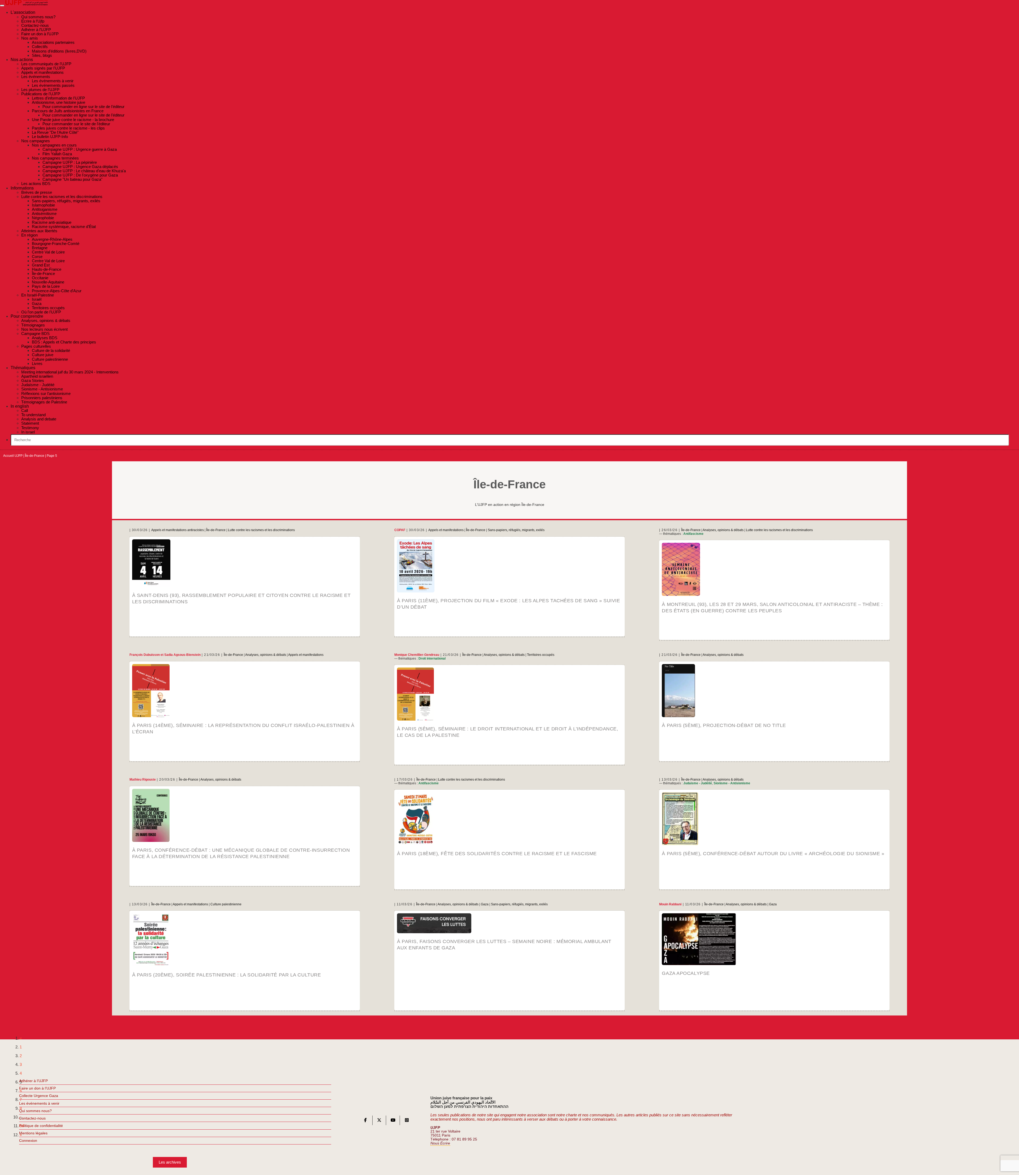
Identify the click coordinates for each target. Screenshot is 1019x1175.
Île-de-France (34, 456)
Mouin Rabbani (670, 904)
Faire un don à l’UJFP (37, 1088)
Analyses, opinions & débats (723, 530)
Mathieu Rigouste (142, 779)
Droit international (432, 658)
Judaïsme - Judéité (697, 783)
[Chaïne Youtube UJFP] (393, 1121)
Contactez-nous (32, 1118)
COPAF (399, 530)
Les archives (170, 1162)
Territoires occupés (540, 654)
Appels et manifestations (446, 530)
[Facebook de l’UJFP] (365, 1121)
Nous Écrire (440, 1143)
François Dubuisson (144, 654)
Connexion (28, 1140)
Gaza (485, 904)
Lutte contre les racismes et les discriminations (261, 530)
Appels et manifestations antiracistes (177, 530)
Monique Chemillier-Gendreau (416, 654)
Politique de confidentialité (41, 1126)
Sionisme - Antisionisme (732, 783)
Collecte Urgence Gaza (38, 1096)
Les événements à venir (39, 1103)
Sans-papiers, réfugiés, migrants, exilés (516, 530)
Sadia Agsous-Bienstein (182, 654)
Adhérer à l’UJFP (33, 1081)
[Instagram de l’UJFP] (406, 1121)
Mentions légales (33, 1133)
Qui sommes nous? (35, 1111)
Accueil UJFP (13, 456)
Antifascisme (693, 533)
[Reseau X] (379, 1121)
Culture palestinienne (225, 904)
